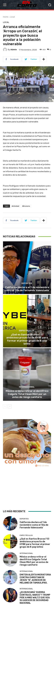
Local (12, 17)
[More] (43, 59)
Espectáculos (26, 331)
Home (5, 17)
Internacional (26, 387)
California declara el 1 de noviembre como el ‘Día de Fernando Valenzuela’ (27, 289)
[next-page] (10, 406)
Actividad (15, 206)
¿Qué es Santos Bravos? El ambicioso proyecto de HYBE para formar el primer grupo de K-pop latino (27, 339)
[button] (49, 5)
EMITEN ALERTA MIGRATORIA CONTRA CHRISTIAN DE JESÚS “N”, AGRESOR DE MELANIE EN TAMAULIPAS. (35, 578)
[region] (27, 461)
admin (13, 50)
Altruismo (26, 206)
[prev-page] (5, 406)
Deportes (26, 283)
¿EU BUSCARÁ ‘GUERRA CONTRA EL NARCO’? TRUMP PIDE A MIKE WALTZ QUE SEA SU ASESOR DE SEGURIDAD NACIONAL (35, 597)
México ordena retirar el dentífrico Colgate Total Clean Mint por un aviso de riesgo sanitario (27, 394)
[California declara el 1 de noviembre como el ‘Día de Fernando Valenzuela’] (27, 267)
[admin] (5, 50)
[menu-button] (5, 5)
